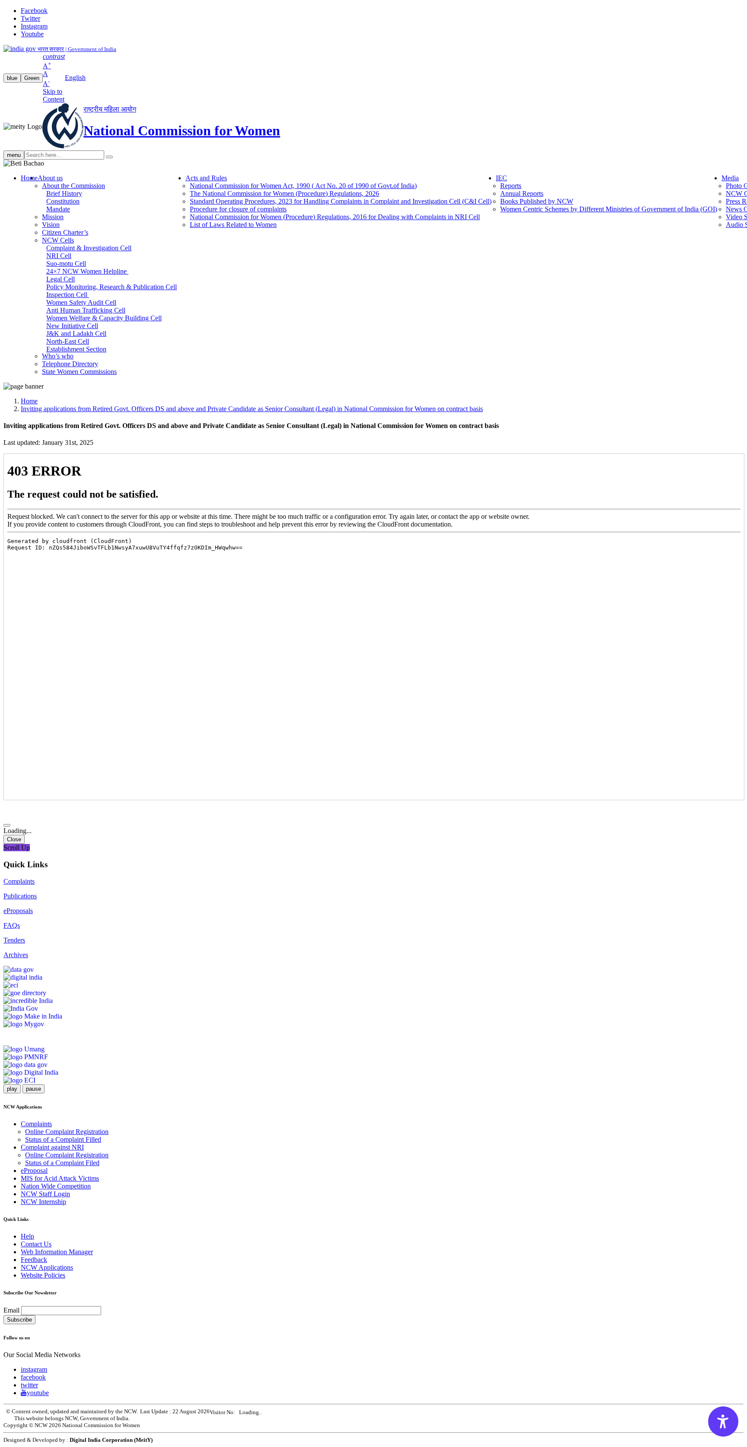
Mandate (58, 209)
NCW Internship (43, 1201)
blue (12, 78)
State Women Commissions (79, 371)
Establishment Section (76, 349)
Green (31, 78)
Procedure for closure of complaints (238, 209)
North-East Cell (67, 341)
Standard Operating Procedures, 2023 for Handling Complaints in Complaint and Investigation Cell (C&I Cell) (341, 201)
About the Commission (73, 185)
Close (14, 839)
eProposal (34, 1170)
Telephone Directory (70, 363)
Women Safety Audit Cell (81, 302)
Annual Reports (521, 193)
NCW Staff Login (45, 1194)
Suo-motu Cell (66, 263)
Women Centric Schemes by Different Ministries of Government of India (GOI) (608, 209)
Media (730, 178)
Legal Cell (60, 279)
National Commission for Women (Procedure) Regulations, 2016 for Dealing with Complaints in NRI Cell (335, 216)
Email (11, 1310)
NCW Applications (47, 1267)
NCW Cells (58, 240)
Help (27, 1236)
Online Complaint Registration (67, 1131)
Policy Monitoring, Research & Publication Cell (111, 287)
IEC (501, 178)
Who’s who (57, 356)
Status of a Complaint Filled (63, 1139)
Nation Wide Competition (56, 1186)
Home (29, 178)
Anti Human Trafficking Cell (85, 310)
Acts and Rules (206, 178)
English (75, 77)
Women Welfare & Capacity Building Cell (104, 318)
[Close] (6, 825)
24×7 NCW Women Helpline (87, 271)
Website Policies (43, 1275)
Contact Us (36, 1244)
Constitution (63, 201)
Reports (510, 185)
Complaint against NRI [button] (52, 1147)
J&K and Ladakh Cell (76, 333)
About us (50, 178)
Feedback (34, 1259)
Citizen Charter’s (65, 232)
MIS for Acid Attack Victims (60, 1178)
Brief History (64, 193)
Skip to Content (53, 95)
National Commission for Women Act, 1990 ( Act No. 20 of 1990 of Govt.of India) (303, 185)
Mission (53, 216)
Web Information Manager (57, 1251)
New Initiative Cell (72, 325)
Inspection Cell (67, 294)
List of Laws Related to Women (233, 224)
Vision (51, 224)
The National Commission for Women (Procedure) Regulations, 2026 (284, 193)
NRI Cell (58, 255)
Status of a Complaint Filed (62, 1162)
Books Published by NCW (536, 201)
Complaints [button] (36, 1124)
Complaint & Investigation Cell (88, 248)
